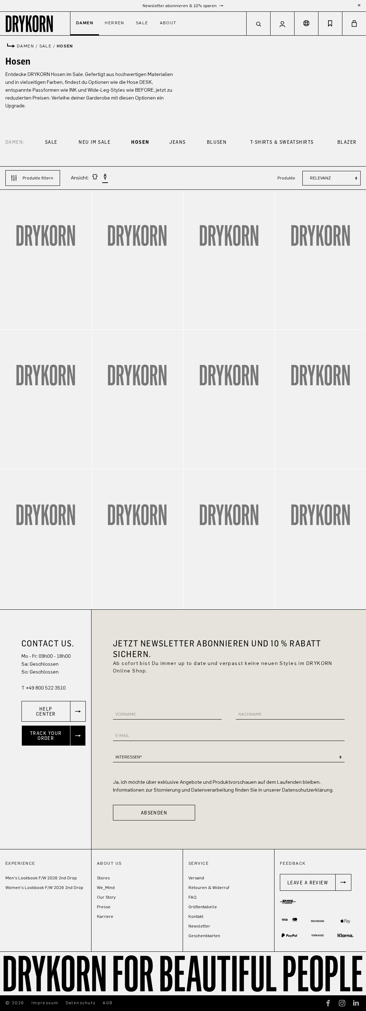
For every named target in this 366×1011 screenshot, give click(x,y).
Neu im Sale (94, 142)
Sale (51, 142)
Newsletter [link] (199, 926)
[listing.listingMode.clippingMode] (95, 178)
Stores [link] (103, 877)
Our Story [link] (106, 897)
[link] (53, 711)
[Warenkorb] (354, 23)
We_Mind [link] (106, 887)
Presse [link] (103, 906)
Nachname (250, 714)
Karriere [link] (105, 916)
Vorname (125, 714)
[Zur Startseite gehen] (35, 23)
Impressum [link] (45, 1002)
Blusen (217, 142)
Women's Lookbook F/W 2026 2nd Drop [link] (44, 887)
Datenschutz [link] (81, 1002)
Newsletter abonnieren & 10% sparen (180, 5)
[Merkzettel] (330, 23)
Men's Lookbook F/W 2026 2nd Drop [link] (41, 877)
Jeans (177, 142)
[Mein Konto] (282, 23)
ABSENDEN (154, 812)
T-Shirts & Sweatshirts (282, 142)
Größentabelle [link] (202, 906)
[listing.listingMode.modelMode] (105, 178)
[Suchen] (258, 23)
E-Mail (122, 735)
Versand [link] (196, 877)
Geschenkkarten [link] (204, 935)
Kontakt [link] (195, 916)
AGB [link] (108, 1002)
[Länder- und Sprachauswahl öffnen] (306, 23)
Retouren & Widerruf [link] (208, 887)
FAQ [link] (192, 897)
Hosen (140, 142)
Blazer (347, 142)
